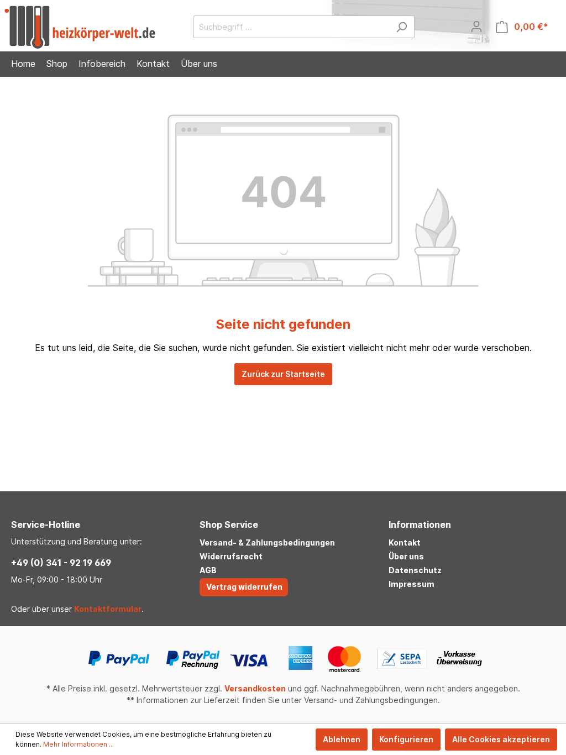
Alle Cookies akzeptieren (501, 739)
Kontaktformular (108, 609)
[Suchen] (402, 26)
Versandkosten (255, 688)
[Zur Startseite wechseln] (79, 27)
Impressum (411, 584)
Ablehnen (341, 739)
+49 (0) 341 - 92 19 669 (61, 562)
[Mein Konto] (476, 26)
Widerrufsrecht (231, 556)
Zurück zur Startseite (283, 374)
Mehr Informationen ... (78, 744)
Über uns (406, 556)
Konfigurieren (406, 739)
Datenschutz (415, 570)
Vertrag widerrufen (244, 586)
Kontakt (405, 542)
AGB (208, 570)
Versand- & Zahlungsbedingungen (267, 542)
